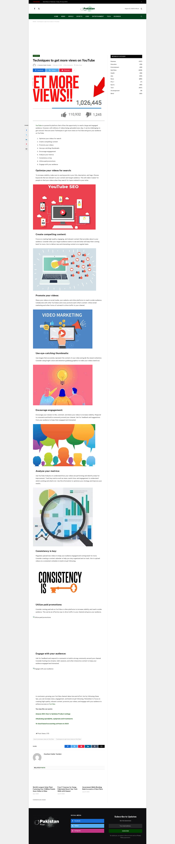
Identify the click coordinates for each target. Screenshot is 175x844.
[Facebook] (26, 130)
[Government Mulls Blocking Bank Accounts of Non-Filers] (93, 778)
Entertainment (98, 16)
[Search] (141, 16)
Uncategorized (115, 90)
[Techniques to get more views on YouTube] (69, 97)
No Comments (69, 65)
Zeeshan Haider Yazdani (44, 65)
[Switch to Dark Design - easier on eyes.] (141, 1)
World (70, 16)
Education (114, 64)
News (63, 16)
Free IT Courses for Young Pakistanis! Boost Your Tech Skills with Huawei (67, 789)
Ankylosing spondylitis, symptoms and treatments (54, 719)
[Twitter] (26, 135)
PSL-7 (112, 82)
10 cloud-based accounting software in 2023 (52, 724)
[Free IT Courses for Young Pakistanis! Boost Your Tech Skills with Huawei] (69, 778)
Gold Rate (113, 70)
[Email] (26, 149)
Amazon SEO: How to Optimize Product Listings (53, 714)
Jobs (87, 16)
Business (117, 16)
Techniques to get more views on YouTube (68, 739)
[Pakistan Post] (88, 9)
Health (113, 73)
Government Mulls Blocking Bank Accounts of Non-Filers (92, 788)
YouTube (39, 125)
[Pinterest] (26, 144)
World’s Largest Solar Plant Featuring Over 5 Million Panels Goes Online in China (44, 789)
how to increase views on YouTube (44, 739)
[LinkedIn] (26, 139)
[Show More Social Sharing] (74, 70)
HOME (56, 16)
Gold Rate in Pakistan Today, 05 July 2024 (55, 2)
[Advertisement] (87, 38)
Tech (109, 16)
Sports (79, 16)
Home (34, 21)
